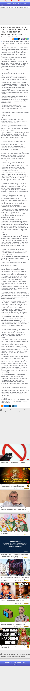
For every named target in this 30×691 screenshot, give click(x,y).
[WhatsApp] (26, 39)
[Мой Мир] (17, 39)
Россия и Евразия (5, 656)
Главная (9, 3)
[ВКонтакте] (15, 39)
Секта (20, 412)
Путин (23, 5)
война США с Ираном (17, 7)
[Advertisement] (15, 16)
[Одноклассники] (13, 39)
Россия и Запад (24, 654)
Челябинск (6, 410)
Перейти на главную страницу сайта (15, 663)
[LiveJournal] (21, 39)
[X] (19, 39)
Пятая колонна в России (10, 654)
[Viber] (24, 39)
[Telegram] (28, 39)
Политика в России (18, 656)
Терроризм (14, 412)
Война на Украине (5, 7)
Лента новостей (12, 5)
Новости (24, 3)
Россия (19, 5)
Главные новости (16, 3)
